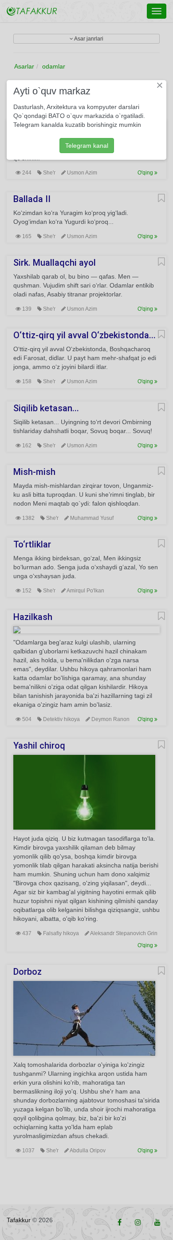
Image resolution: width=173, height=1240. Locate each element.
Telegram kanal (86, 145)
